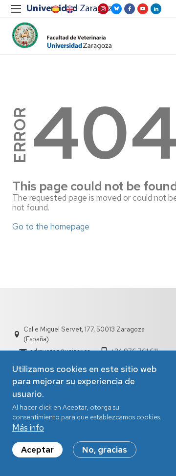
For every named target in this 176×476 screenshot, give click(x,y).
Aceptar (37, 449)
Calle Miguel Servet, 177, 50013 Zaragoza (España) (84, 334)
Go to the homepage (50, 226)
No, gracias (104, 449)
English (69, 9)
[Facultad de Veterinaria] (61, 35)
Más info (28, 427)
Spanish (55, 9)
